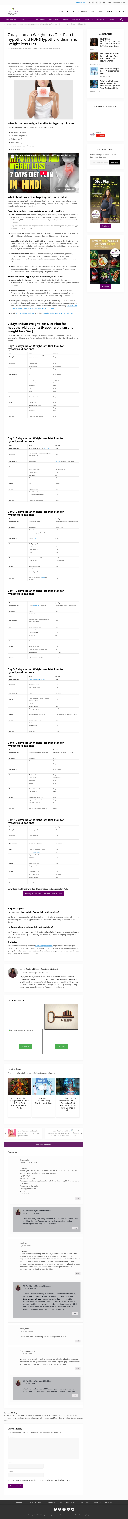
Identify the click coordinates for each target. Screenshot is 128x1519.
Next (75, 1099)
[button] (43, 125)
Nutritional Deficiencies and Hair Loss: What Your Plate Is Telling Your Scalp (110, 42)
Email (10, 1471)
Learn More (25, 1046)
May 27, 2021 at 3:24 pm (30, 1384)
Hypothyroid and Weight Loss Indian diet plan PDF (43, 893)
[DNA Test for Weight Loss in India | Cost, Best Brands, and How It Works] (19, 1086)
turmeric (46, 448)
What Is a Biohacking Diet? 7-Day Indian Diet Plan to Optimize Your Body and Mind (68, 1104)
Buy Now (105, 226)
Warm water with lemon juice (37, 679)
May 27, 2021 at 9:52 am (27, 1354)
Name (11, 1463)
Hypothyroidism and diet (24, 313)
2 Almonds (57, 461)
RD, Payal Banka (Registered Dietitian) (37, 1211)
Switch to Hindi (80, 2)
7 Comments (56, 48)
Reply (77, 1198)
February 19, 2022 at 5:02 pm (28, 1163)
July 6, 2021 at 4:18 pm (26, 1246)
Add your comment (43, 1145)
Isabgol (43, 577)
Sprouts (34, 538)
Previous (11, 1099)
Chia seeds (36, 605)
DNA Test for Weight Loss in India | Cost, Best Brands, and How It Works (19, 1103)
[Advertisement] (44, 56)
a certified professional (43, 946)
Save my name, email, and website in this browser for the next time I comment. (40, 1480)
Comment (12, 1437)
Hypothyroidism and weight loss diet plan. (59, 313)
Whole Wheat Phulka (34, 852)
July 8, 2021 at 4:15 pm (29, 1288)
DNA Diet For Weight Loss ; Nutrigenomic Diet (43, 1100)
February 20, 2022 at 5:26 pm (31, 1213)
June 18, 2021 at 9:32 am (27, 1331)
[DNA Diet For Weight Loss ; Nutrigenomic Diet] (43, 1086)
